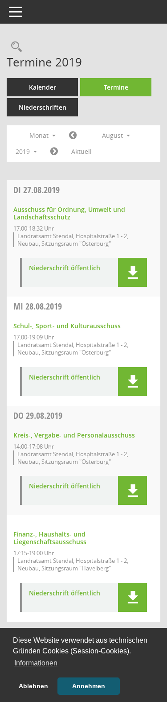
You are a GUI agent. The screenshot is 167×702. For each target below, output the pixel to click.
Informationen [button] (35, 663)
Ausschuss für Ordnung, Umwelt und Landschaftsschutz (69, 213)
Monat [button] (39, 135)
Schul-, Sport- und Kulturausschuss (67, 326)
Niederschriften (42, 107)
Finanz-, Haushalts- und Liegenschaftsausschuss (49, 538)
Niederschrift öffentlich (64, 268)
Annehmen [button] (88, 686)
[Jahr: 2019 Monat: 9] (54, 152)
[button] (132, 272)
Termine (116, 87)
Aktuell (81, 151)
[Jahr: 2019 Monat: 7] (72, 136)
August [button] (113, 135)
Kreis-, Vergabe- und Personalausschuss (74, 435)
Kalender (42, 87)
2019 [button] (24, 151)
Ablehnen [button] (33, 686)
